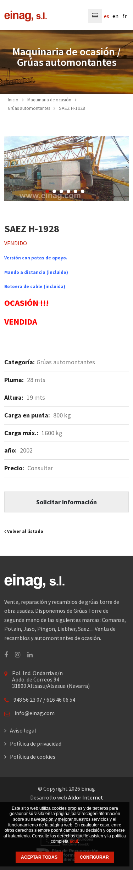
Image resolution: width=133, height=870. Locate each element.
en (115, 15)
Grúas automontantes (29, 108)
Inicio (13, 100)
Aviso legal (23, 730)
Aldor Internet (85, 797)
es (106, 15)
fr (124, 15)
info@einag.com (35, 713)
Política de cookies (32, 756)
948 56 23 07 (27, 699)
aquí (74, 841)
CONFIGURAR (94, 857)
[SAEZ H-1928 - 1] (66, 168)
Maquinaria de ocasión (49, 100)
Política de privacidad (35, 743)
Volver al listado (24, 531)
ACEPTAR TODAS (39, 857)
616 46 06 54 (60, 699)
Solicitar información (66, 502)
